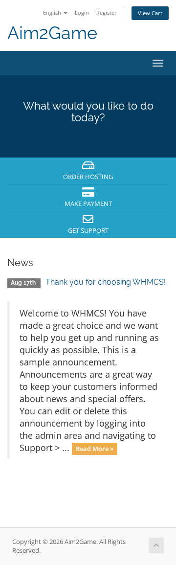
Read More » (94, 448)
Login (82, 12)
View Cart (150, 13)
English (53, 12)
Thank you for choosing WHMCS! (105, 282)
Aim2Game (52, 33)
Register (106, 12)
